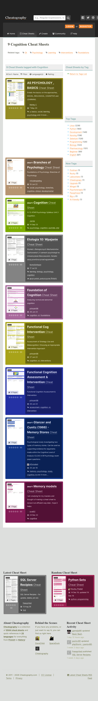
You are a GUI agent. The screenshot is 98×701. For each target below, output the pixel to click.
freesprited (27, 603)
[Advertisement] (49, 6)
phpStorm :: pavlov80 (82, 644)
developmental (47, 191)
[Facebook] (83, 17)
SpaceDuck (54, 643)
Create (44, 33)
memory (33, 471)
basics (34, 111)
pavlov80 (76, 641)
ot (39, 315)
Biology (73, 145)
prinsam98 (34, 308)
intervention (31, 411)
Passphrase (75, 193)
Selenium (74, 138)
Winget (73, 186)
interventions (46, 361)
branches (49, 188)
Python (73, 129)
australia (52, 228)
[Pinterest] (93, 17)
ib (36, 475)
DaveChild (40, 643)
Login (69, 26)
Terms (8, 678)
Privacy (19, 678)
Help (74, 33)
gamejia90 (77, 630)
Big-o (72, 196)
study (50, 471)
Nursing (73, 135)
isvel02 (32, 511)
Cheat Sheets (28, 33)
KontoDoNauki (35, 265)
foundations (45, 315)
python (74, 599)
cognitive (30, 191)
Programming (76, 142)
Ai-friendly (74, 199)
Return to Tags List (78, 74)
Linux (72, 125)
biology (40, 272)
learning (46, 111)
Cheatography (10, 627)
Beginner (74, 151)
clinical (38, 191)
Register (85, 26)
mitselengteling (36, 181)
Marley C (33, 105)
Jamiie (32, 221)
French (11, 640)
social (40, 111)
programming (83, 599)
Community (59, 33)
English (73, 155)
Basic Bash (77, 634)
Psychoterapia (76, 189)
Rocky (72, 173)
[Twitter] (88, 17)
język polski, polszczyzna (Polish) (43, 278)
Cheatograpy (76, 180)
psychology (32, 115)
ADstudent (34, 464)
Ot (26, 52)
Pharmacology (76, 148)
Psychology (37, 52)
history (21, 640)
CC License (46, 675)
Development (76, 132)
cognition (44, 228)
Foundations (83, 52)
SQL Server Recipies (81, 654)
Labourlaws (75, 176)
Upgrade (74, 183)
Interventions (67, 52)
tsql (24, 610)
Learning (52, 52)
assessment (34, 407)
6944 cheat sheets (15, 630)
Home (12, 33)
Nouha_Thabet (77, 589)
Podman (73, 170)
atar (57, 228)
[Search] (68, 17)
